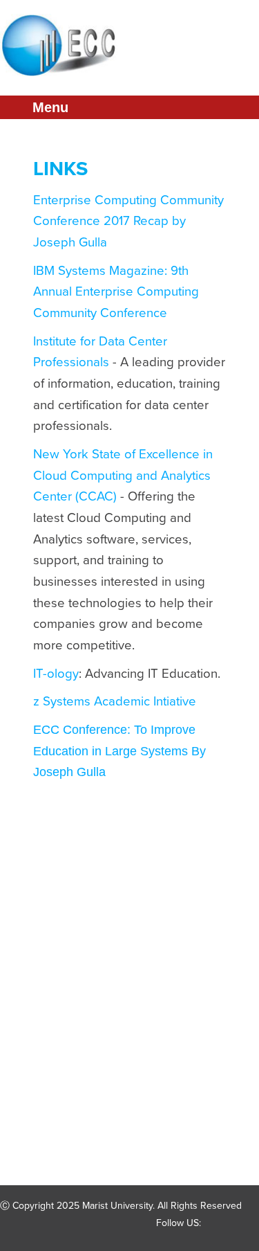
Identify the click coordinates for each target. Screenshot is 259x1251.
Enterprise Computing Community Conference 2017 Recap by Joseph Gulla (128, 221)
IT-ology (56, 673)
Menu (50, 107)
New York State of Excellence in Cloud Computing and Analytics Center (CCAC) (123, 475)
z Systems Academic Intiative (114, 701)
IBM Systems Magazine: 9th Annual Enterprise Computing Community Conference (116, 292)
